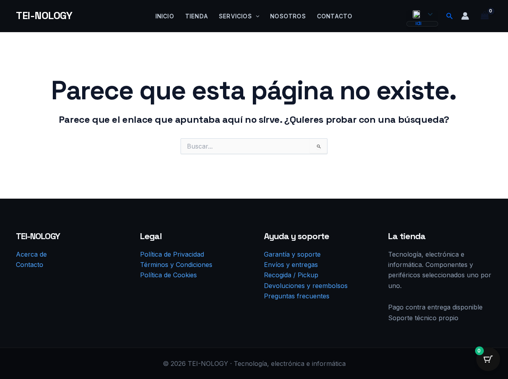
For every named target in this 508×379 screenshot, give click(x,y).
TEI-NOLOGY (44, 15)
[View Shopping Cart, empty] (484, 15)
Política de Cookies (168, 275)
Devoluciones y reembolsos (306, 286)
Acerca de (31, 254)
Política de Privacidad (172, 254)
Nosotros (288, 16)
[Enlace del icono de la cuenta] (465, 16)
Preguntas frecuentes (296, 296)
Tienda (196, 16)
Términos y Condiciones (176, 265)
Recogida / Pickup (291, 275)
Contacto (335, 16)
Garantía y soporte (292, 254)
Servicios (235, 16)
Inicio (165, 16)
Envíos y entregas (291, 265)
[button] (255, 16)
